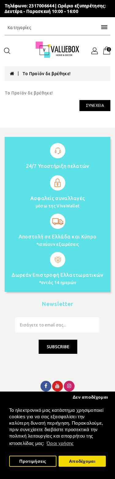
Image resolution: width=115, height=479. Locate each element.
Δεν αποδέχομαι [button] (90, 397)
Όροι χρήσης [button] (60, 443)
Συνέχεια (95, 105)
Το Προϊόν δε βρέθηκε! (46, 73)
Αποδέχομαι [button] (82, 461)
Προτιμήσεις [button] (32, 461)
